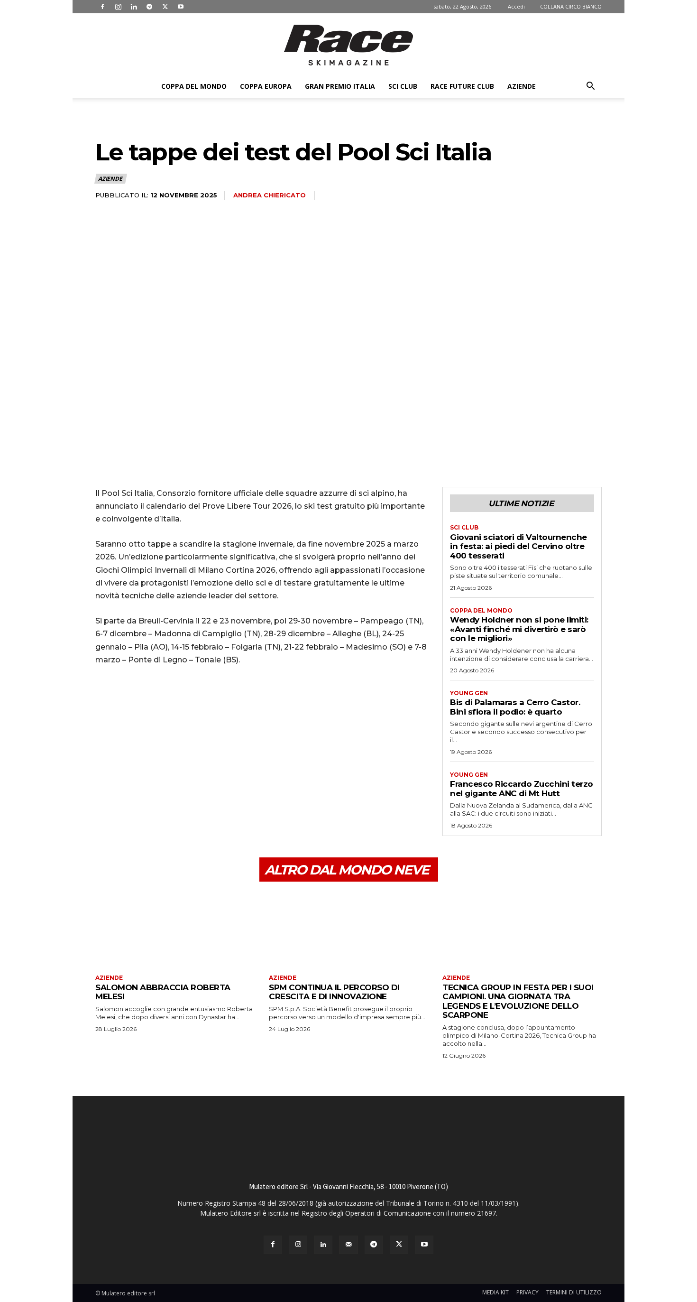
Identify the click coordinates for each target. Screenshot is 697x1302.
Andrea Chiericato (269, 195)
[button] (590, 87)
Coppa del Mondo (194, 86)
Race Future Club (462, 86)
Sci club (402, 86)
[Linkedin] (134, 6)
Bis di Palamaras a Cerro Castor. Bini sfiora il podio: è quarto (515, 707)
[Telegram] (149, 6)
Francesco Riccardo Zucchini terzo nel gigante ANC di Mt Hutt (521, 788)
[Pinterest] (148, 699)
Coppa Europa (266, 86)
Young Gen (469, 693)
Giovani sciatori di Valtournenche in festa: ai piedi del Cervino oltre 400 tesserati (518, 546)
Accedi (516, 6)
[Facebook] (102, 6)
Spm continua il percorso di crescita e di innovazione (334, 992)
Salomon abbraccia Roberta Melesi (162, 992)
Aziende (521, 86)
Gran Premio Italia (340, 86)
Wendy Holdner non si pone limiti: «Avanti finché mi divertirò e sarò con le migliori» (519, 629)
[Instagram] (118, 6)
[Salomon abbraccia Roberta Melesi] (175, 929)
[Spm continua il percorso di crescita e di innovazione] (348, 929)
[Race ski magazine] (348, 45)
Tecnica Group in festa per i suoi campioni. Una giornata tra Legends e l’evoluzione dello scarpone (518, 1001)
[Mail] (348, 1245)
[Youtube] (181, 6)
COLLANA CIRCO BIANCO (571, 6)
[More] (192, 699)
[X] (165, 6)
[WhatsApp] (170, 699)
